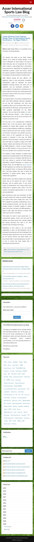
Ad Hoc (5, 362)
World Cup (14, 423)
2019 (4, 503)
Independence (14, 391)
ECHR (19, 374)
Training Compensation (9, 418)
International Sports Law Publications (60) (16, 476)
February (6, 526)
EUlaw (10, 376)
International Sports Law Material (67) (15, 473)
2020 (4, 506)
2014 (4, 488)
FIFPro (12, 380)
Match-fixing (14, 400)
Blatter (5, 365)
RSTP (10, 409)
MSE (5, 403)
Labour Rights (7, 397)
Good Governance (8, 386)
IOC (16, 394)
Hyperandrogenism (21, 249)
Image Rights (6, 391)
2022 (4, 512)
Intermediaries (21, 391)
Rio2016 (5, 409)
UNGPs (14, 421)
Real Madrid (26, 406)
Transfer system (18, 418)
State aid (25, 412)
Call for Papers (15, 365)
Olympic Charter (26, 403)
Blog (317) (7, 461)
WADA (18, 421)
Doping (25, 371)
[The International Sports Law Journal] (5, 437)
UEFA (10, 421)
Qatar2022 (20, 406)
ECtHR (23, 374)
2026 (7, 526)
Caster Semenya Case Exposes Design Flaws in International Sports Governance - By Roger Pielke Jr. (16, 38)
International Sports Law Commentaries (19, 45)
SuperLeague (7, 415)
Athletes (21, 362)
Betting (25, 362)
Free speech (18, 380)
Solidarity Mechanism (8, 412)
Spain (15, 412)
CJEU (13, 368)
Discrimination (19, 371)
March (6, 529)
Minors (19, 400)
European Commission (18, 376)
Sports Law (20, 412)
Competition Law (20, 368)
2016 (4, 494)
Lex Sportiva (13, 397)
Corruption (12, 371)
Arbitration (15, 362)
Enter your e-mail (8, 310)
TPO (28, 415)
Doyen (5, 374)
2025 (4, 521)
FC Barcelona (27, 376)
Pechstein (15, 406)
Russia (18, 409)
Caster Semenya (11, 249)
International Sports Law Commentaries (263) (17, 467)
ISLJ (19, 394)
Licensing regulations (22, 397)
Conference (6, 371)
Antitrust (10, 362)
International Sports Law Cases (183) (15, 464)
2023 (4, 515)
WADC (23, 421)
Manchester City (7, 400)
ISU (22, 394)
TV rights (6, 421)
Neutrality (9, 403)
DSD (9, 374)
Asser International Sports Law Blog (17, 10)
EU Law (6, 377)
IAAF (28, 389)
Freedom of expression (9, 383)
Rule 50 (14, 409)
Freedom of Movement (19, 383)
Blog (17, 43)
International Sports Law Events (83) (15, 470)
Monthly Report (26, 400)
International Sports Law (9, 394)
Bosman (9, 365)
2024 (4, 518)
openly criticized (26, 165)
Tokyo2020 (23, 415)
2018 (4, 500)
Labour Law (26, 394)
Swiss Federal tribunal (9, 251)
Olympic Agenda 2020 (17, 403)
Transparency (27, 418)
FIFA (8, 380)
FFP (5, 380)
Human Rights (18, 386)
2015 (4, 491)
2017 (4, 497)
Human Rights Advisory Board (10, 389)
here (26, 112)
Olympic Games (8, 406)
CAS (28, 249)
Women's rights (7, 423)
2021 (4, 509)
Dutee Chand (19, 251)
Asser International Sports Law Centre (16, 17)
